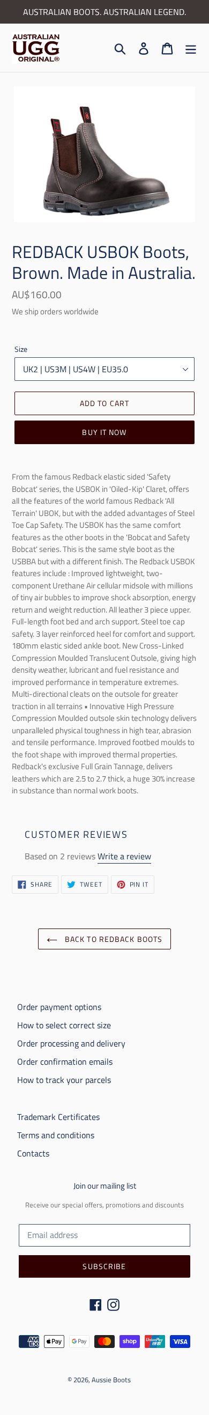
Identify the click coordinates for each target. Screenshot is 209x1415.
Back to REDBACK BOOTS (113, 939)
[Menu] (191, 47)
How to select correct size (64, 1025)
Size (20, 349)
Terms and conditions (55, 1135)
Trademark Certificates (58, 1116)
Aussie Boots (111, 1379)
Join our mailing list (104, 1186)
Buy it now (104, 432)
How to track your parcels (64, 1079)
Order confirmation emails (65, 1061)
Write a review (124, 856)
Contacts (33, 1153)
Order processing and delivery (71, 1043)
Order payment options (59, 1006)
